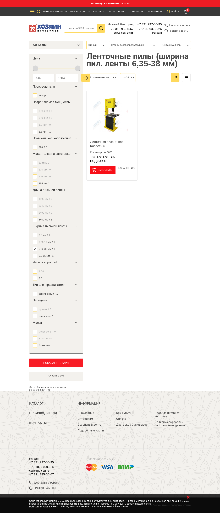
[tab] (56, 58)
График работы (179, 30)
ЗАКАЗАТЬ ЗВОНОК (46, 482)
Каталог (36, 403)
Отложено (135, 11)
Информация (77, 11)
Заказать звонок (180, 25)
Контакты (98, 11)
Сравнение (154, 11)
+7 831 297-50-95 (149, 24)
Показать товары (56, 362)
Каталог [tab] (40, 45)
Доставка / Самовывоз (131, 424)
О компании (86, 412)
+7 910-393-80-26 (149, 29)
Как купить (123, 412)
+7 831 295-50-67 (121, 29)
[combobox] (96, 45)
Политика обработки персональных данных (170, 424)
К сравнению (126, 168)
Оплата (121, 418)
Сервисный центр (89, 424)
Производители (53, 11)
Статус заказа (116, 11)
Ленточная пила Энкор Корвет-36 (106, 144)
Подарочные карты (91, 430)
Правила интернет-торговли (167, 414)
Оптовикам (85, 418)
